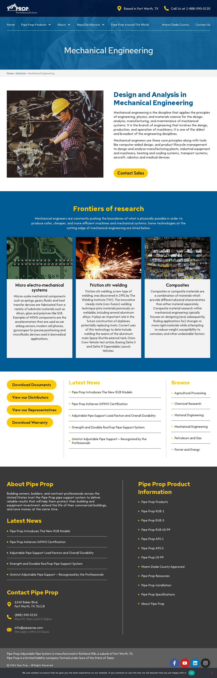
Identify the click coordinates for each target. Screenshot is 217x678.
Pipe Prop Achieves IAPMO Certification (100, 403)
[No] (211, 672)
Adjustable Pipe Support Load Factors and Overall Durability (114, 415)
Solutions (21, 73)
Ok (191, 672)
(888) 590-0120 (26, 614)
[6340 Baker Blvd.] (9, 604)
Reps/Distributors (88, 24)
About (61, 24)
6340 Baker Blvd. (26, 602)
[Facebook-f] (174, 663)
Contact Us (202, 24)
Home (11, 24)
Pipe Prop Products (33, 24)
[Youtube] (185, 663)
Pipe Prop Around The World (130, 24)
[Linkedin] (195, 663)
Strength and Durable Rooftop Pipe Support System (108, 427)
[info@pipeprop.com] (9, 629)
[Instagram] (205, 663)
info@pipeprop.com (29, 627)
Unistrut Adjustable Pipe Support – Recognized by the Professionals (109, 441)
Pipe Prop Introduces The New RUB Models (102, 392)
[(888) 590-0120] (9, 617)
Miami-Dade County (175, 24)
